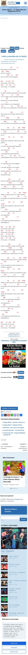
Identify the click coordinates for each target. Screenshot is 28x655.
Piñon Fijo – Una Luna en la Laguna (13, 427)
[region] (14, 636)
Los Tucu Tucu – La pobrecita (17, 572)
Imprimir (11, 51)
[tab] (10, 488)
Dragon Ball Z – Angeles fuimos (12, 425)
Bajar (17, 48)
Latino (3, 51)
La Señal (3, 439)
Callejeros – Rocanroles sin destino (23, 447)
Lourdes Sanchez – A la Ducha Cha (13, 430)
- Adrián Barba (5, 6)
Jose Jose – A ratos (14, 564)
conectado (17, 499)
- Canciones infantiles (14, 6)
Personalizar (14, 647)
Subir (12, 48)
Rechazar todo (14, 651)
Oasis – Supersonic (7, 551)
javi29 (11, 13)
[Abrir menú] (25, 3)
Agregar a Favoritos (9, 408)
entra (18, 3)
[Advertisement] (14, 33)
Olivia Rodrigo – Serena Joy (16, 613)
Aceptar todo (14, 643)
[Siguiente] (22, 474)
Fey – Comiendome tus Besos (6, 446)
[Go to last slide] (5, 474)
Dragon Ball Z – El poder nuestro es (14, 422)
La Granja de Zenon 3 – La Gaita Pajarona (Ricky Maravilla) (13, 479)
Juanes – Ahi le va (14, 556)
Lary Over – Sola (13, 597)
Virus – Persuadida (14, 605)
